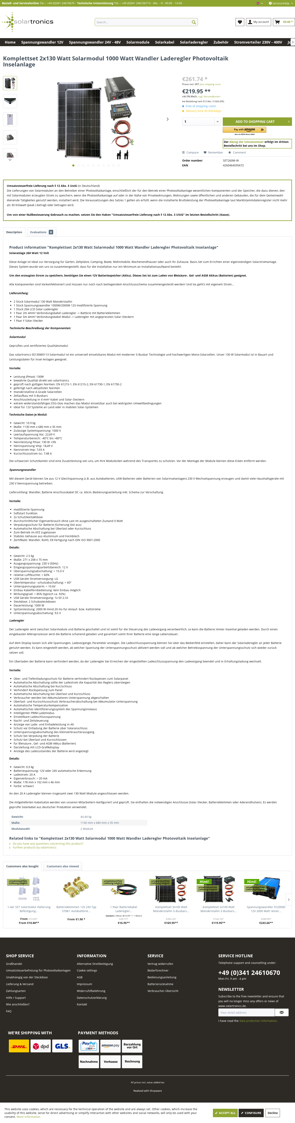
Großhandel (14, 964)
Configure (252, 1113)
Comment (239, 152)
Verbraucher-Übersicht (163, 991)
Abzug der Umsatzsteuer (246, 142)
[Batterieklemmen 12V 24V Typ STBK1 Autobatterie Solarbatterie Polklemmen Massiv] (76, 889)
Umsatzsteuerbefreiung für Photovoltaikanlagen (38, 970)
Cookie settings (87, 970)
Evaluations (41, 232)
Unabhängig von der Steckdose (27, 977)
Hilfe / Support (16, 998)
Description (14, 232)
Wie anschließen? (18, 1004)
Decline (273, 1113)
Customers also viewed (63, 866)
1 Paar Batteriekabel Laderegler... (123, 909)
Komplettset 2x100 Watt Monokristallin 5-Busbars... (218, 909)
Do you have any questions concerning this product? (47, 843)
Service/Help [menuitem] (281, 3)
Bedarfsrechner (158, 970)
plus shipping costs (210, 84)
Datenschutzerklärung (92, 998)
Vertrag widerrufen (160, 964)
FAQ (8, 1011)
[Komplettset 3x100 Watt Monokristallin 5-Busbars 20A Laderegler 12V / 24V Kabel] (171, 889)
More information (28, 1117)
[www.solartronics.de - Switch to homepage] (27, 22)
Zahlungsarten (16, 991)
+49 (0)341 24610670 (249, 972)
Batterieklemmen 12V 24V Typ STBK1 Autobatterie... (76, 909)
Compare (192, 152)
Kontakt (82, 1004)
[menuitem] (146, 22)
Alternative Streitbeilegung (95, 964)
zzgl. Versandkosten (209, 96)
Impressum (84, 984)
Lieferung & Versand (20, 984)
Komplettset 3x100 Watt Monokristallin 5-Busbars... (171, 909)
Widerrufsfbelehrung (91, 991)
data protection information (258, 1021)
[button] (244, 131)
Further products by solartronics (34, 847)
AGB (79, 977)
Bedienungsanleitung (162, 977)
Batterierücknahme (160, 984)
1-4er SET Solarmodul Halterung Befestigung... (29, 909)
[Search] (194, 22)
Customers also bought (22, 866)
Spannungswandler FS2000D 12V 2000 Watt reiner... (266, 909)
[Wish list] (240, 22)
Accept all (227, 1113)
